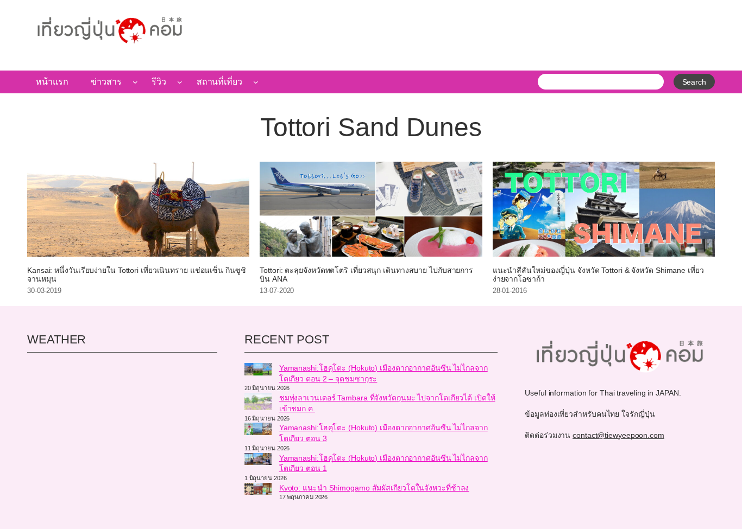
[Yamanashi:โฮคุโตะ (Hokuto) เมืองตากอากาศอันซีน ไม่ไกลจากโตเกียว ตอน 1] (258, 460)
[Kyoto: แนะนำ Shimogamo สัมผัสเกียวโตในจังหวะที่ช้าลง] (258, 490)
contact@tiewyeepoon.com (618, 435)
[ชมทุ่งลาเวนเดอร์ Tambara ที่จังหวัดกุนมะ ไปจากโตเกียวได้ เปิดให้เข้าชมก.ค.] (258, 403)
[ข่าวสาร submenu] (135, 82)
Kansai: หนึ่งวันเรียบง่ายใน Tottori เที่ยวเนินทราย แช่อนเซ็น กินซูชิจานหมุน (136, 274)
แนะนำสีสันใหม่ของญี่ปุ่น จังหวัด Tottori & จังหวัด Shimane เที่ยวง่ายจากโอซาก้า (598, 274)
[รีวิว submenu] (180, 82)
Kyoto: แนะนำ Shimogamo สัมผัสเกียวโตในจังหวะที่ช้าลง (374, 487)
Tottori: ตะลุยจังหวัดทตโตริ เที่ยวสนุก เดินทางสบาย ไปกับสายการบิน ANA (366, 274)
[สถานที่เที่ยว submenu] (256, 82)
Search (694, 82)
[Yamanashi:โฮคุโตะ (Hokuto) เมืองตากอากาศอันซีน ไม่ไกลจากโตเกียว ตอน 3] (258, 430)
